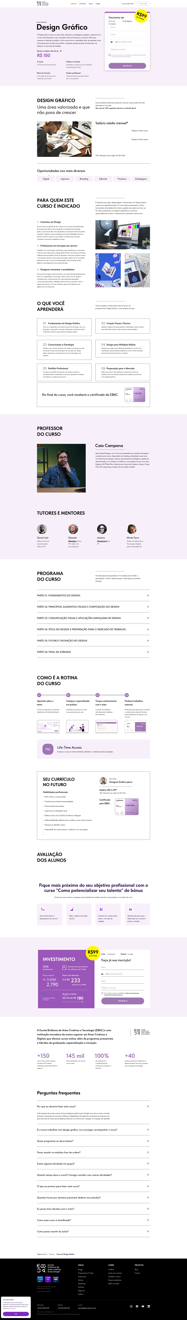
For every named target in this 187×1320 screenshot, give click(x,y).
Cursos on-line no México (43, 1291)
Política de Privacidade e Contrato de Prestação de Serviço (121, 994)
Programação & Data (86, 1273)
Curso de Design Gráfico (65, 1254)
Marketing (81, 1284)
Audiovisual (82, 1277)
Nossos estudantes (114, 1280)
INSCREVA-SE (127, 66)
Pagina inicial (41, 1254)
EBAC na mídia (113, 1284)
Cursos (73, 4)
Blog (91, 4)
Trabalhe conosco (114, 1277)
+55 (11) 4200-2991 (128, 4)
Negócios (81, 1291)
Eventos (82, 4)
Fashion (80, 1294)
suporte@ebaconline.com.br (87, 1308)
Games (80, 1280)
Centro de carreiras (115, 1273)
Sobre (98, 4)
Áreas (81, 1265)
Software (81, 1287)
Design (80, 1269)
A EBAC (111, 1269)
